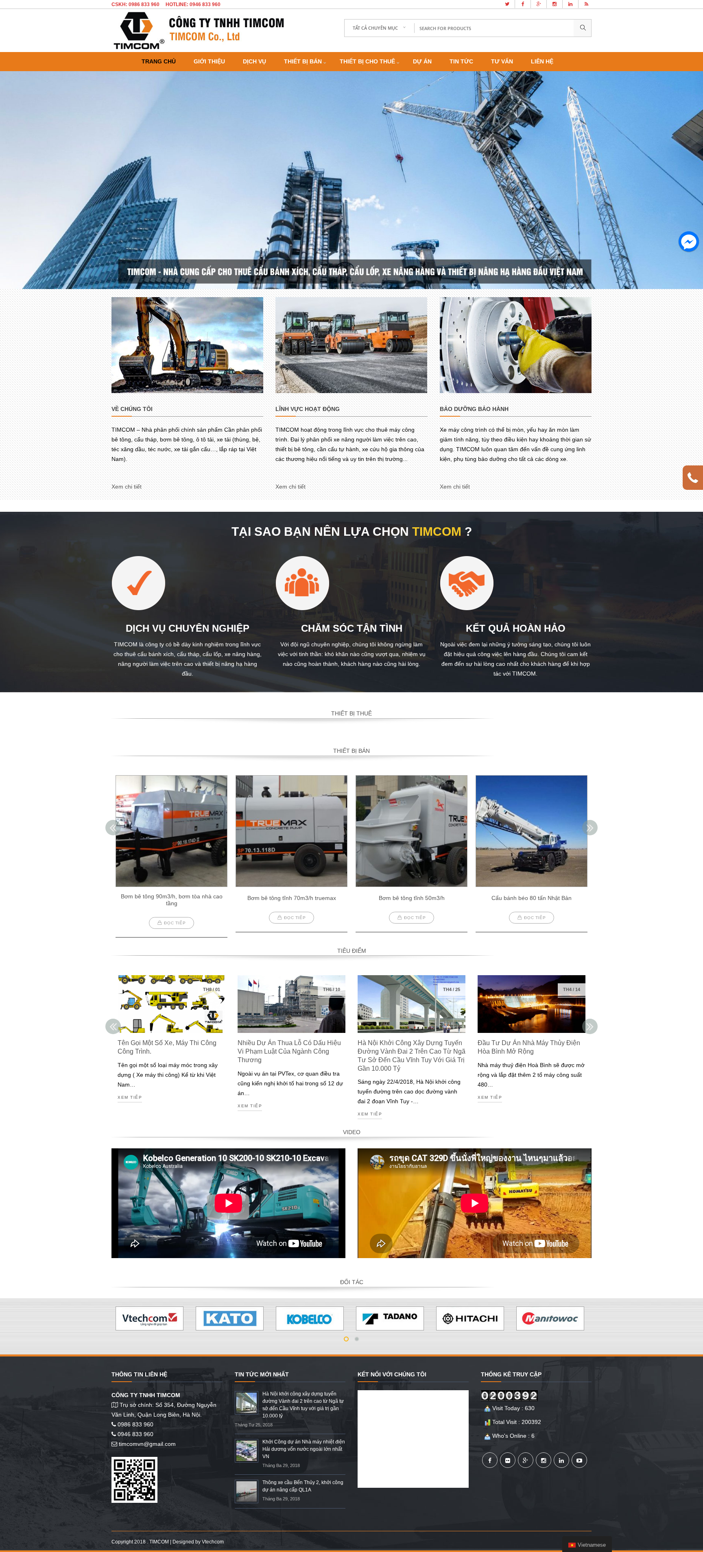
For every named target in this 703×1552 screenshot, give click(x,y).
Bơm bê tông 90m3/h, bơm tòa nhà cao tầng (172, 899)
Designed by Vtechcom (198, 1542)
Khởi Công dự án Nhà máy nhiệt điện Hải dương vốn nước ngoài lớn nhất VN (303, 1449)
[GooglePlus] (525, 1460)
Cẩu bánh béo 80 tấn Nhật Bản (531, 898)
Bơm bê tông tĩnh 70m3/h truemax (291, 898)
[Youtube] (579, 1460)
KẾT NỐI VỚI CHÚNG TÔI (392, 1374)
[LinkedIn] (561, 1460)
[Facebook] (490, 1460)
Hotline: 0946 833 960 (193, 4)
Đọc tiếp (175, 923)
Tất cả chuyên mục (375, 28)
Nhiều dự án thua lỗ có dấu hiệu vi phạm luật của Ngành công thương (289, 1051)
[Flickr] (507, 1460)
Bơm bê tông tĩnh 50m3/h (412, 898)
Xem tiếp (130, 1098)
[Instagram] (543, 1460)
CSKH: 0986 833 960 (135, 4)
